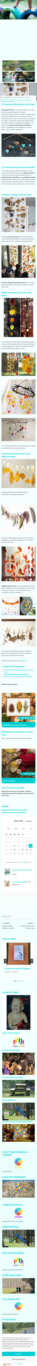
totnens (9, 972)
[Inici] (2, 97)
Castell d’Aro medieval (20, 882)
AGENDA (5, 806)
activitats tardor (6, 916)
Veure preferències (18, 1359)
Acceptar (18, 1354)
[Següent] (31, 961)
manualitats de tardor (24, 100)
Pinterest (24, 660)
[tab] (14, 981)
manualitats (13, 100)
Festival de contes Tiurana (22, 870)
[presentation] (18, 954)
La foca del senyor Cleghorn (17, 968)
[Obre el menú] (33, 9)
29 (26, 849)
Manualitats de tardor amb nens (14, 725)
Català (8, 1364)
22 (26, 846)
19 (14, 846)
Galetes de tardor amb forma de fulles (28, 926)
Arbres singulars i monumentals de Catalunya (18, 676)
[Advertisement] (18, 41)
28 (22, 849)
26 (14, 849)
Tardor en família (9, 781)
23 (30, 846)
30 (30, 849)
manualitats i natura (8, 101)
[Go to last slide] (5, 961)
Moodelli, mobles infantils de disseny (8, 926)
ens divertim (5, 100)
